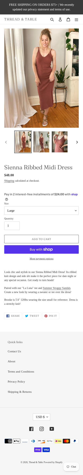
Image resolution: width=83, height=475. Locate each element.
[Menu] (76, 19)
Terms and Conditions (21, 371)
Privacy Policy (16, 381)
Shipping (9, 180)
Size (6, 203)
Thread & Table (20, 19)
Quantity (9, 218)
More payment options (41, 258)
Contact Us (14, 351)
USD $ (40, 417)
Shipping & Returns (20, 391)
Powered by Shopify (53, 462)
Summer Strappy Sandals (56, 288)
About (11, 361)
